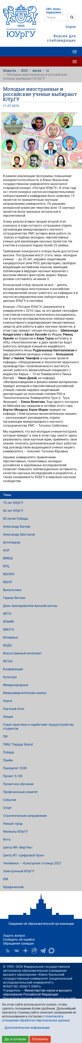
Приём (8, 760)
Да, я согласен (15, 1039)
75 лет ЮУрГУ (13, 503)
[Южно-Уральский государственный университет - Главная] (20, 21)
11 (47, 70)
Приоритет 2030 (15, 768)
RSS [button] (8, 951)
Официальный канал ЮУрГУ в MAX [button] (51, 951)
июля (36, 70)
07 (9, 106)
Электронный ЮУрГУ (18, 871)
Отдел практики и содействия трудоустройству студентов (38, 726)
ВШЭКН (8, 574)
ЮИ (5, 879)
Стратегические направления (25, 816)
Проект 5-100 (12, 776)
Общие (8, 717)
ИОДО (7, 645)
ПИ (5, 736)
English (71, 27)
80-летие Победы (15, 519)
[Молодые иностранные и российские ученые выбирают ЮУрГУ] (41, 141)
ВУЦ (6, 566)
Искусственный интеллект (22, 653)
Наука (7, 701)
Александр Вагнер (16, 526)
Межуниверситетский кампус (25, 693)
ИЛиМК (8, 622)
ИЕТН (7, 614)
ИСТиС (8, 661)
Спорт (7, 808)
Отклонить (40, 1039)
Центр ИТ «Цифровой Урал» (24, 855)
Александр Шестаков (19, 534)
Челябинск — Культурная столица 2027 (32, 863)
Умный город (12, 824)
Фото (7, 839)
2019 (24, 70)
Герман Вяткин (14, 598)
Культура (10, 677)
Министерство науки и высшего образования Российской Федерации (37, 992)
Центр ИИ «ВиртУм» (17, 847)
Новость (9, 70)
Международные (15, 685)
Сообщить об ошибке (19, 939)
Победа (8, 752)
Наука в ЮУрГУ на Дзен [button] (25, 951)
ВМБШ (8, 558)
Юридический (13, 887)
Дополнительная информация (27, 1028)
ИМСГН (8, 629)
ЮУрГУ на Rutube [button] (34, 951)
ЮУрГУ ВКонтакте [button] (16, 951)
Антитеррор (11, 542)
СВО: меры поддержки (53, 10)
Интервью (10, 637)
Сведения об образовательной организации (41, 924)
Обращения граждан (18, 943)
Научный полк (13, 709)
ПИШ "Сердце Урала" (18, 744)
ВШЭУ (7, 582)
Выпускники (12, 590)
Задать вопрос (14, 935)
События (9, 800)
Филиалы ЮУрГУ (15, 831)
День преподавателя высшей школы (30, 606)
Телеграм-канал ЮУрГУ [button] (43, 951)
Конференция (13, 669)
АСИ (6, 550)
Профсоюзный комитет (20, 792)
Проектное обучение (18, 784)
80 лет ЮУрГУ (13, 511)
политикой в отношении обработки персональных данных (36, 1018)
